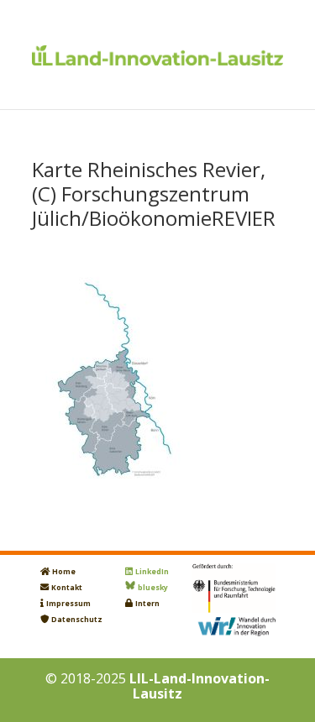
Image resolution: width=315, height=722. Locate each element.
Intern (147, 604)
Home (64, 572)
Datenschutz (76, 620)
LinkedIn (152, 572)
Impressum (68, 604)
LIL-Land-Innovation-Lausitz (199, 686)
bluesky (153, 588)
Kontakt (66, 588)
